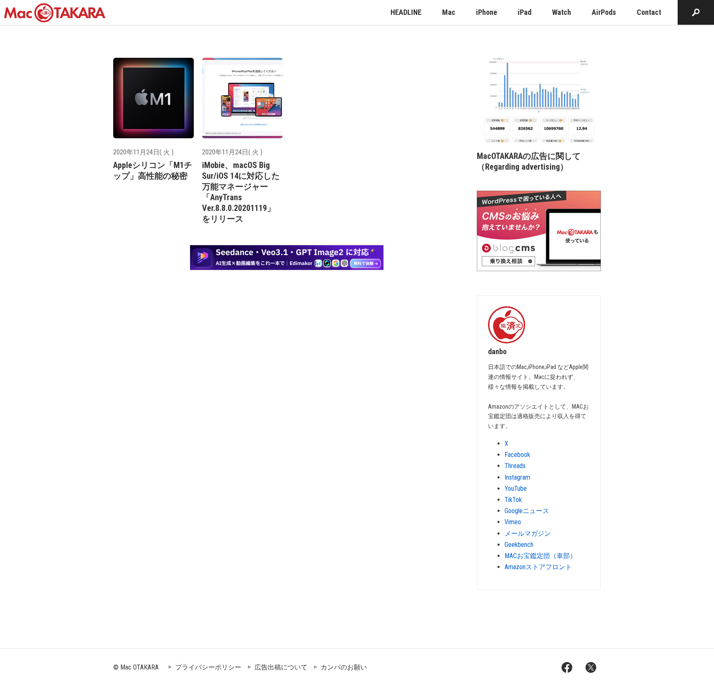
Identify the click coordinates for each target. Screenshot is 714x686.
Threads (515, 466)
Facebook (517, 455)
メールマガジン (528, 533)
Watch (561, 12)
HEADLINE (405, 12)
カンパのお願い (344, 667)
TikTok (513, 500)
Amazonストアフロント (538, 567)
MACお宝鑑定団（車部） (540, 556)
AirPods (604, 12)
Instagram (517, 477)
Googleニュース (527, 511)
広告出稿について (281, 667)
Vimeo (513, 522)
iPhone (486, 12)
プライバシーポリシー (208, 667)
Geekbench (519, 545)
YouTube (516, 488)
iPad (524, 12)
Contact (649, 12)
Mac (448, 12)
